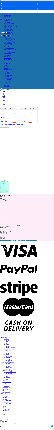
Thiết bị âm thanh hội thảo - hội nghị (8, 58)
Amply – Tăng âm (4, 383)
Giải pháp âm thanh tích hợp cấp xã (7, 81)
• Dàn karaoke (25, 123)
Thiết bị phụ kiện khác (6, 68)
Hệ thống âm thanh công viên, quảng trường (10, 42)
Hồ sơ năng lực (1, 205)
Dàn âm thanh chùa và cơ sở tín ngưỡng (8, 378)
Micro (3, 384)
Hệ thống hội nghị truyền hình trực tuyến (9, 18)
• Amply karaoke (13, 124)
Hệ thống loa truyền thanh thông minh (9, 29)
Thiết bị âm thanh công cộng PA (7, 63)
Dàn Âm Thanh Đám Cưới (7, 21)
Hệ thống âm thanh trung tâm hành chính (9, 48)
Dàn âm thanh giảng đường (8, 34)
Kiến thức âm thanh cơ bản (7, 85)
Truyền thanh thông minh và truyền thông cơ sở (9, 25)
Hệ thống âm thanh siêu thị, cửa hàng (9, 44)
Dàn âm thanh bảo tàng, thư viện (8, 55)
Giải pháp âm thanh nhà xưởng (7, 72)
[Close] (1, 88)
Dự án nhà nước (5, 82)
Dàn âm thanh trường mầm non (8, 32)
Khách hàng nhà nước (2, 207)
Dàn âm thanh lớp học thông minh (8, 35)
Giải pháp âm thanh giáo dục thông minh (8, 75)
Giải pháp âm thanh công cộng (5, 394)
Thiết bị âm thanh (4, 57)
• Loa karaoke (22, 123)
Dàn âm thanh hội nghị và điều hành (7, 15)
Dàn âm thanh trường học (8, 31)
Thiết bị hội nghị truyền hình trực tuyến (8, 59)
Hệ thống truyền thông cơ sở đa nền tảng (9, 30)
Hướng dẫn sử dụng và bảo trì (7, 87)
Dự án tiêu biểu (1, 206)
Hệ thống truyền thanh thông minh (7, 348)
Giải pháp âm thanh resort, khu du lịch (6, 401)
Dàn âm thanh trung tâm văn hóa (8, 54)
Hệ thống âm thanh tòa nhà (8, 46)
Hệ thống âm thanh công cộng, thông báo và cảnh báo (10, 39)
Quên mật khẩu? (2, 422)
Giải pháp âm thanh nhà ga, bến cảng (8, 78)
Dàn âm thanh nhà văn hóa (8, 53)
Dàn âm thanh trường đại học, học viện (9, 33)
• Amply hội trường (17, 124)
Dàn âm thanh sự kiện (7, 20)
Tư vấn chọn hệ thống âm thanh (5, 408)
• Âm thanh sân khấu (14, 123)
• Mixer (19, 124)
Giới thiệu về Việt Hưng (2, 204)
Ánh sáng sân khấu (3, 391)
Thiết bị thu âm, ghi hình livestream (7, 64)
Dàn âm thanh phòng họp (7, 17)
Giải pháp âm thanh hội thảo (5, 398)
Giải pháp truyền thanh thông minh (7, 71)
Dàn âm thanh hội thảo (7, 16)
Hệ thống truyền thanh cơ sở (8, 28)
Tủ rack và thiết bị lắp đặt (6, 66)
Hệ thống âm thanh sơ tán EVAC (8, 45)
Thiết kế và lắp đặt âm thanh (7, 86)
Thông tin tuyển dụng (2, 208)
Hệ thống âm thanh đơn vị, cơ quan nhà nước (8, 47)
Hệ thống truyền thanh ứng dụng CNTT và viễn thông (11, 26)
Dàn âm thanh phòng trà (6, 345)
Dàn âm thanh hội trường (6, 338)
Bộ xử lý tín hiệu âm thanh (6, 62)
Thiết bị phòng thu (4, 388)
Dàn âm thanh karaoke (7, 22)
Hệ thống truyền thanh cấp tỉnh (8, 27)
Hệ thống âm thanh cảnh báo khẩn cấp (9, 40)
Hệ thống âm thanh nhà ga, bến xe (8, 43)
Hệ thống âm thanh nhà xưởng (8, 38)
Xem (0, 90)
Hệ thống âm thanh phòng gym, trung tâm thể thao (10, 24)
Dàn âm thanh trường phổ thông (7, 355)
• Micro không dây (9, 124)
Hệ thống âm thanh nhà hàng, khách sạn (9, 23)
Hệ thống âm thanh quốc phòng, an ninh (9, 51)
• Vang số (22, 124)
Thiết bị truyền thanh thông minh (6, 381)
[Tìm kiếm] (1, 33)
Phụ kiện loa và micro (6, 67)
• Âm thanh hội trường (6, 123)
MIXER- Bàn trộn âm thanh (7, 61)
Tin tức (4, 84)
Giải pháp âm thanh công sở (7, 74)
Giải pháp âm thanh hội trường (7, 76)
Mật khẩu (1, 420)
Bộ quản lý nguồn (5, 65)
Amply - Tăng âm (5, 60)
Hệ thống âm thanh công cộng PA (8, 41)
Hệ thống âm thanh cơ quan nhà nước (8, 371)
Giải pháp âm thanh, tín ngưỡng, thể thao (8, 80)
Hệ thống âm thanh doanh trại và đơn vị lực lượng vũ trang (11, 49)
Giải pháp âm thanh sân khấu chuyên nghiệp (8, 79)
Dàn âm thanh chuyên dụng (5, 14)
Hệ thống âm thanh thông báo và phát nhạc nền (9, 368)
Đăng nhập (6, 421)
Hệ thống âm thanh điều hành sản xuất (8, 361)
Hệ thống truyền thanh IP (6, 351)
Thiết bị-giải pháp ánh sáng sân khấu (8, 69)
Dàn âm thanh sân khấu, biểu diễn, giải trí (8, 19)
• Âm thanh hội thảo (19, 123)
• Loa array (28, 123)
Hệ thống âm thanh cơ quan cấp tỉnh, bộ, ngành (10, 52)
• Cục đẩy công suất (5, 124)
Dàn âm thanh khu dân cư (7, 56)
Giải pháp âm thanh (4, 70)
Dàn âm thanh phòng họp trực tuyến (8, 341)
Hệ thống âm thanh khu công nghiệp (9, 37)
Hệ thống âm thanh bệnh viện (7, 358)
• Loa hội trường (10, 123)
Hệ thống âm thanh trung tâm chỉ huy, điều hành (9, 374)
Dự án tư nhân (5, 83)
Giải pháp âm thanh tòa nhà (7, 73)
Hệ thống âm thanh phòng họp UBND (9, 50)
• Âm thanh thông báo (32, 123)
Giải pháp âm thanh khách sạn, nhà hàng (8, 77)
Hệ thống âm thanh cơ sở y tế (8, 36)
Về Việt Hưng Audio (4, 35)
